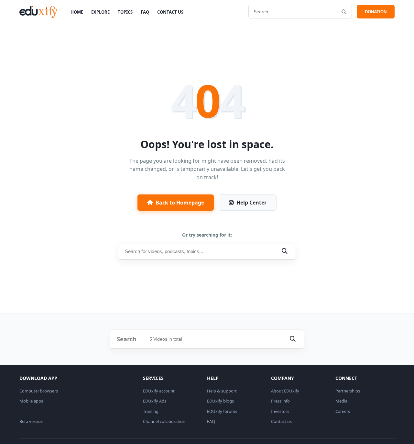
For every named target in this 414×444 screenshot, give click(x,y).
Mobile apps (31, 401)
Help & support (222, 391)
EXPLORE (100, 12)
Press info (280, 401)
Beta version (31, 421)
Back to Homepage (180, 202)
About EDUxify (285, 391)
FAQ (145, 12)
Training (150, 411)
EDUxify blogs (220, 401)
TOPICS (125, 12)
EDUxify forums (222, 411)
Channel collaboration (164, 421)
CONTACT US (170, 12)
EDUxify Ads (154, 401)
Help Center (251, 202)
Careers (342, 411)
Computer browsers (38, 391)
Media (341, 401)
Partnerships (347, 391)
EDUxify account (159, 391)
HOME (77, 12)
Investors (280, 411)
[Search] (344, 11)
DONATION (376, 11)
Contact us (281, 421)
